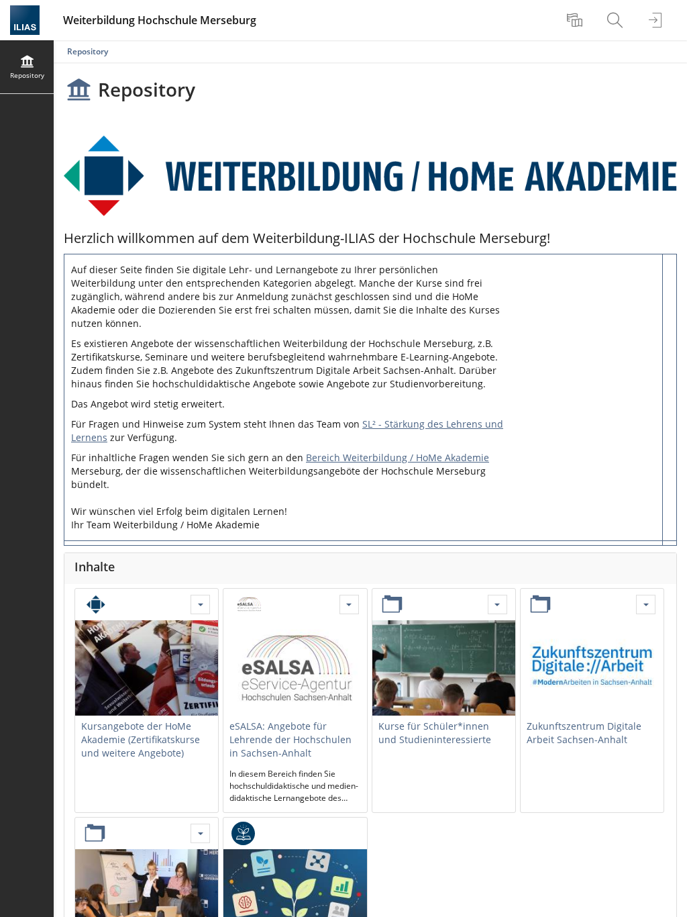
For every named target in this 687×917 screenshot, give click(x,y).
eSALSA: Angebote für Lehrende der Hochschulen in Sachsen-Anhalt (290, 739)
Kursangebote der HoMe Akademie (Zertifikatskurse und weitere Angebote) (140, 739)
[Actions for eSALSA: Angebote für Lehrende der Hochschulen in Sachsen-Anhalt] (349, 604)
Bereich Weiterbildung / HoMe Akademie (397, 457)
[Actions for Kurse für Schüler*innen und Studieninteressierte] (497, 604)
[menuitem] (576, 20)
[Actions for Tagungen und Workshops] (200, 833)
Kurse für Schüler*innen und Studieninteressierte (434, 733)
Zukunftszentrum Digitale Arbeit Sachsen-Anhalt (584, 733)
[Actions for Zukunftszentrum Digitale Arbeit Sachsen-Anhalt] (645, 604)
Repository (87, 51)
